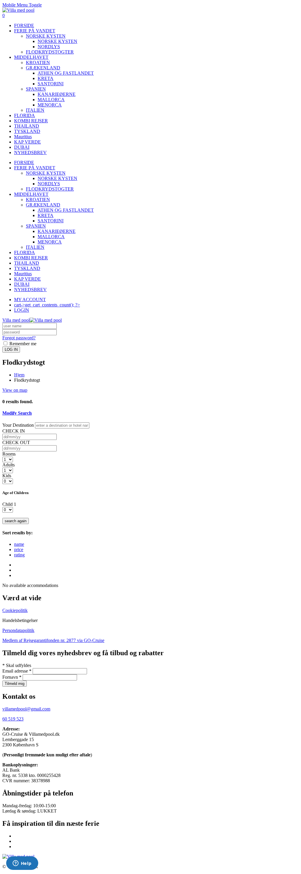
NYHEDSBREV (30, 152)
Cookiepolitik (15, 610)
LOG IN (11, 349)
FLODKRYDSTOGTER (50, 51)
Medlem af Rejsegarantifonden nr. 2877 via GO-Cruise (53, 640)
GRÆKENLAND (43, 67)
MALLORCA (51, 99)
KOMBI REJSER (31, 120)
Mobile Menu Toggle (22, 4)
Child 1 (9, 504)
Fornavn (11, 677)
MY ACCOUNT (30, 299)
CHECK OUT (16, 442)
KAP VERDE (27, 141)
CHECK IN (13, 430)
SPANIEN (36, 88)
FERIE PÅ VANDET (34, 30)
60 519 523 (13, 718)
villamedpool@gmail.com (26, 708)
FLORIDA (24, 115)
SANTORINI (50, 83)
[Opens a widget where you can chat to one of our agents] (22, 863)
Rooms (9, 453)
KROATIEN (38, 62)
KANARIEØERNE (57, 94)
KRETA (45, 78)
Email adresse (16, 670)
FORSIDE (24, 25)
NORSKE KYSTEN (46, 36)
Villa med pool (16, 320)
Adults (8, 464)
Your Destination (18, 425)
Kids (6, 475)
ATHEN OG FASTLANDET (66, 73)
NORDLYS (49, 46)
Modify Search (17, 413)
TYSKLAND (27, 131)
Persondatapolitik (18, 630)
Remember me (22, 343)
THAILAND (26, 126)
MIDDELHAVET (31, 57)
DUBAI (21, 147)
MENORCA (50, 104)
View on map (14, 390)
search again (15, 521)
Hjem (19, 374)
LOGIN (21, 310)
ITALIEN (35, 110)
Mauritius (23, 136)
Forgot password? (19, 337)
